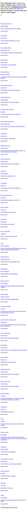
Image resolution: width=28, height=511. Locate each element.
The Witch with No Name (6, 85)
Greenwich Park (4, 294)
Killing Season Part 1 (5, 159)
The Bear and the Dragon (6, 195)
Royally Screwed (4, 357)
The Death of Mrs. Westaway (7, 109)
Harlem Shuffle (4, 269)
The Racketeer (4, 133)
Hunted (2, 495)
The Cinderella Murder (6, 47)
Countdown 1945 (5, 432)
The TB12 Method (5, 393)
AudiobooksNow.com (19, 7)
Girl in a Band (4, 35)
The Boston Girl (4, 59)
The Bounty (3, 171)
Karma (2, 418)
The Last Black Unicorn (6, 23)
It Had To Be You (5, 256)
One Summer (4, 183)
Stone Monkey (4, 345)
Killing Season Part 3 (5, 369)
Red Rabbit (3, 483)
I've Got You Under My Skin (7, 121)
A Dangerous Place (5, 72)
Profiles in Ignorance (5, 145)
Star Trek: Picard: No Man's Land (8, 319)
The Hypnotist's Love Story (7, 459)
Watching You (4, 406)
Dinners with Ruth (5, 281)
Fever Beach (3, 219)
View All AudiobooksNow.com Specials (9, 507)
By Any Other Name (5, 231)
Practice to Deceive (5, 471)
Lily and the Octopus (5, 333)
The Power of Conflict (6, 306)
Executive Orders (4, 207)
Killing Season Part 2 (5, 381)
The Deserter (3, 447)
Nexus (2, 243)
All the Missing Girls (5, 97)
